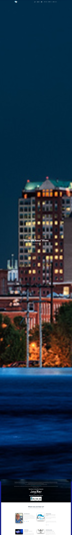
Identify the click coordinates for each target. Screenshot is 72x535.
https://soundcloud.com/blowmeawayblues (36, 485)
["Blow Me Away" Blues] (16, 2)
